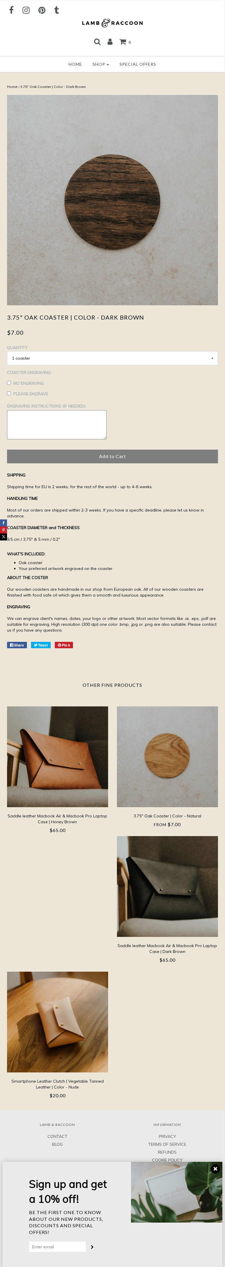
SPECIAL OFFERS (138, 64)
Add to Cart (112, 456)
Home (12, 86)
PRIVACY (167, 1136)
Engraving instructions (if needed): (46, 406)
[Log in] (110, 41)
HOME (75, 64)
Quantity (17, 347)
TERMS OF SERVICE (167, 1144)
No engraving (28, 383)
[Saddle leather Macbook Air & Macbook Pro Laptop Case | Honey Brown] (57, 756)
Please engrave (30, 393)
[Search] (97, 41)
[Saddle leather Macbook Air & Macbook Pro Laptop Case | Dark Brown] (167, 886)
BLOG (57, 1144)
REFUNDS (167, 1152)
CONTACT (57, 1136)
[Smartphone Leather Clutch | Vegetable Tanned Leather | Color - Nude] (57, 1022)
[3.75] (167, 756)
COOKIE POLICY (167, 1160)
